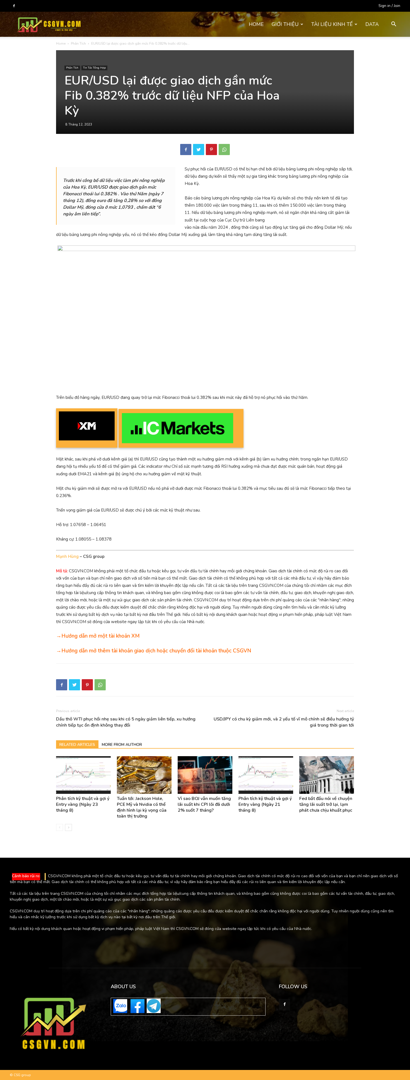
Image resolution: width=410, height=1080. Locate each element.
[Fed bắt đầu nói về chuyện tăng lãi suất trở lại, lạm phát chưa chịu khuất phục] (326, 775)
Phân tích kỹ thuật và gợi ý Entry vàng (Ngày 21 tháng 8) (265, 804)
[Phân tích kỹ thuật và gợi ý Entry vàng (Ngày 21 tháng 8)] (265, 775)
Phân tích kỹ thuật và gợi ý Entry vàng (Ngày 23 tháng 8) (82, 804)
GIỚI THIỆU (285, 24)
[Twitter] (198, 149)
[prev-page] (59, 827)
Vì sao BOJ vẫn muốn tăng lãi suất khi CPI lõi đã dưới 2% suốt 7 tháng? (204, 804)
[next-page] (68, 827)
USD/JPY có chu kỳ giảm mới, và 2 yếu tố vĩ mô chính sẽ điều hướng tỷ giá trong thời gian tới (284, 722)
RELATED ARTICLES (77, 744)
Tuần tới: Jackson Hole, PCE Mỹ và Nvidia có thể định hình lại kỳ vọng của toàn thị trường (142, 807)
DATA (372, 24)
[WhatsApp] (224, 149)
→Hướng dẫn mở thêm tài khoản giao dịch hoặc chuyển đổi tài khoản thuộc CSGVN (153, 650)
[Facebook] (14, 6)
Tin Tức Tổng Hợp (94, 68)
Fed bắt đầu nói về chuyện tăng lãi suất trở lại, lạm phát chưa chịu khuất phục (325, 804)
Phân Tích (78, 43)
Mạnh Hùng (67, 556)
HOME (256, 24)
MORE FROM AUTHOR (122, 744)
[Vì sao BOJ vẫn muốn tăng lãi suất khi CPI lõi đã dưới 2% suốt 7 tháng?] (205, 775)
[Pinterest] (211, 149)
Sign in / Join (389, 5)
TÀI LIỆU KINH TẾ (332, 24)
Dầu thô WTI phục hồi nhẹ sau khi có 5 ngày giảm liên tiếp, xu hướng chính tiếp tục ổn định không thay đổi (126, 722)
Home (61, 43)
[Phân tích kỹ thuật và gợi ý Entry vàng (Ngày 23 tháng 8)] (83, 775)
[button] (393, 24)
